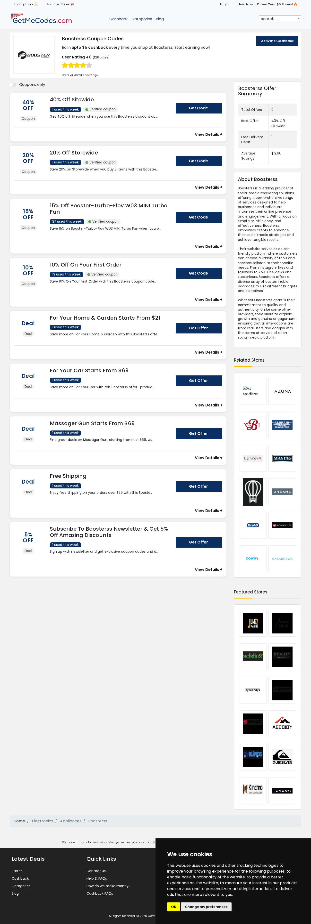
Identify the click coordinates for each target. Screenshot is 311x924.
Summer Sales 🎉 (60, 4)
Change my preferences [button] (206, 906)
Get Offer (198, 328)
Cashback (118, 18)
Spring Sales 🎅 (26, 4)
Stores (17, 870)
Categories (141, 18)
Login (224, 4)
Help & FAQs (96, 878)
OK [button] (173, 906)
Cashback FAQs (99, 893)
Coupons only (32, 84)
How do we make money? (108, 885)
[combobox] (280, 18)
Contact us (96, 870)
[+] (111, 121)
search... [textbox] (268, 19)
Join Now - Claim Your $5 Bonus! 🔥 (267, 4)
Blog (160, 18)
